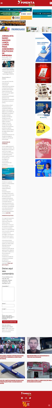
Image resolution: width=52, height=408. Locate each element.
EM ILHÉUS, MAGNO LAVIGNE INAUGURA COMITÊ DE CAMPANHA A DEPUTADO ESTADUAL (12, 357)
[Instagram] (26, 398)
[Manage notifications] (49, 405)
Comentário (5, 286)
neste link (8, 213)
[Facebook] (22, 398)
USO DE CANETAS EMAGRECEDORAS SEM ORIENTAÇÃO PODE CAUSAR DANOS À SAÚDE (12, 382)
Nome (4, 303)
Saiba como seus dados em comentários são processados (8, 330)
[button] (1, 3)
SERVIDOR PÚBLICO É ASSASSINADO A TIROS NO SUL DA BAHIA (38, 356)
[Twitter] (30, 398)
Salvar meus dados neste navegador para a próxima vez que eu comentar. (8, 317)
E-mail (4, 308)
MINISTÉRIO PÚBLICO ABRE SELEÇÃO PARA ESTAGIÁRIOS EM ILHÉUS (39, 381)
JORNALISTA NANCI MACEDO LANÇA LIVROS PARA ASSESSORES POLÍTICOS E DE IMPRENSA (8, 46)
